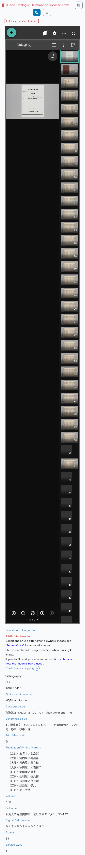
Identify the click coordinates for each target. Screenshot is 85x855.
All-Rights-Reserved (18, 636)
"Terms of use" (15, 645)
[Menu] (47, 12)
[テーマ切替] (79, 5)
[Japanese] (37, 12)
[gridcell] (36, 5)
